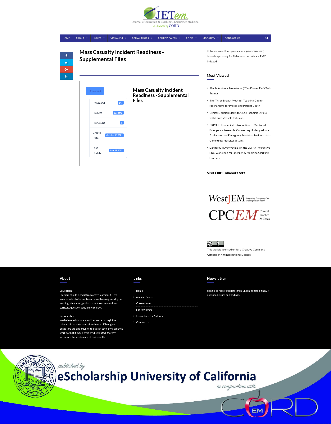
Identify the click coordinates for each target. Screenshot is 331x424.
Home (66, 38)
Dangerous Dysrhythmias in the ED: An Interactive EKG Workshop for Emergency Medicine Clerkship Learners (240, 153)
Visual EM (117, 38)
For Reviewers (167, 38)
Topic (189, 38)
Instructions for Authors (149, 316)
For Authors (140, 38)
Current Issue (143, 303)
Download (95, 90)
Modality (209, 38)
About (80, 38)
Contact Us (232, 38)
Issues (97, 38)
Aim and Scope (144, 297)
